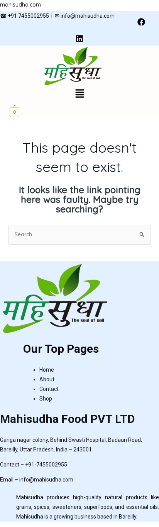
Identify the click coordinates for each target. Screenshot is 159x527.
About (46, 379)
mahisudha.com (20, 4)
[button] (79, 94)
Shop (45, 399)
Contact (49, 389)
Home (46, 370)
